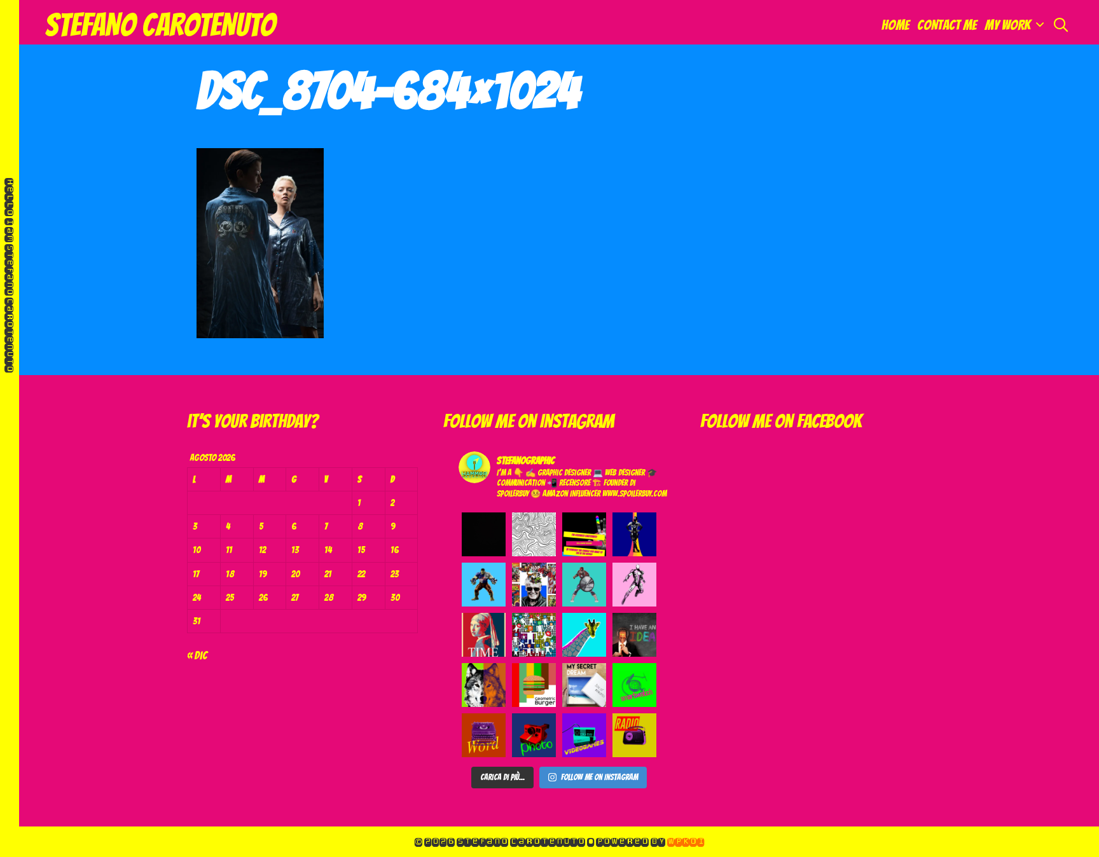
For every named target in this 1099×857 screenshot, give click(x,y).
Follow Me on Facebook (781, 421)
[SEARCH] (1061, 25)
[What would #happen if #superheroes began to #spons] (584, 585)
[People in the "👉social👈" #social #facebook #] (534, 635)
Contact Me (947, 25)
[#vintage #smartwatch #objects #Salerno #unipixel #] (634, 685)
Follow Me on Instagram (599, 777)
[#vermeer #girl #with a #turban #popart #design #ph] (484, 635)
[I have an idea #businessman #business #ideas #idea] (634, 635)
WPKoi (685, 841)
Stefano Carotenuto (160, 25)
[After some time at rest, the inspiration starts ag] (534, 534)
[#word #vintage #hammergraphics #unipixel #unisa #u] (484, 735)
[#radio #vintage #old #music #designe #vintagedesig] (634, 735)
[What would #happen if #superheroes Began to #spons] (634, 534)
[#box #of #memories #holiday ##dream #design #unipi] (584, 685)
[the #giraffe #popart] (584, 635)
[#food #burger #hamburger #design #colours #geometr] (534, 685)
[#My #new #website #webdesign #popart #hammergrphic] (584, 534)
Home (895, 25)
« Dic (197, 655)
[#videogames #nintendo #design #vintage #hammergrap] (584, 735)
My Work (1007, 25)
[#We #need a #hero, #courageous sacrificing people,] (534, 585)
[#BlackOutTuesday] (484, 534)
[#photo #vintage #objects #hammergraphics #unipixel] (534, 735)
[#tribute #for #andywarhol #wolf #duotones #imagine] (484, 685)
